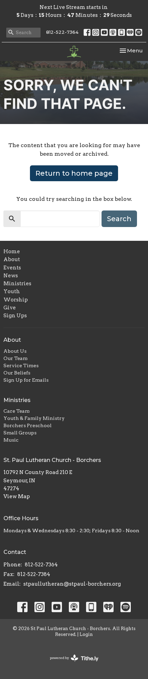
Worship (15, 300)
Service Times (21, 365)
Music (11, 440)
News (10, 275)
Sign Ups (15, 315)
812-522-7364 (62, 32)
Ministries (17, 283)
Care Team (16, 411)
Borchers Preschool (27, 425)
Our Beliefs (16, 372)
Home (11, 251)
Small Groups (19, 432)
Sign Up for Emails (26, 380)
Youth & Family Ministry (34, 418)
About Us (15, 351)
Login (86, 634)
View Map (16, 496)
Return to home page (74, 173)
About (11, 259)
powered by (70, 664)
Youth (11, 291)
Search (119, 219)
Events (12, 268)
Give (9, 308)
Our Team (15, 358)
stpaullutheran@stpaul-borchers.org (72, 584)
